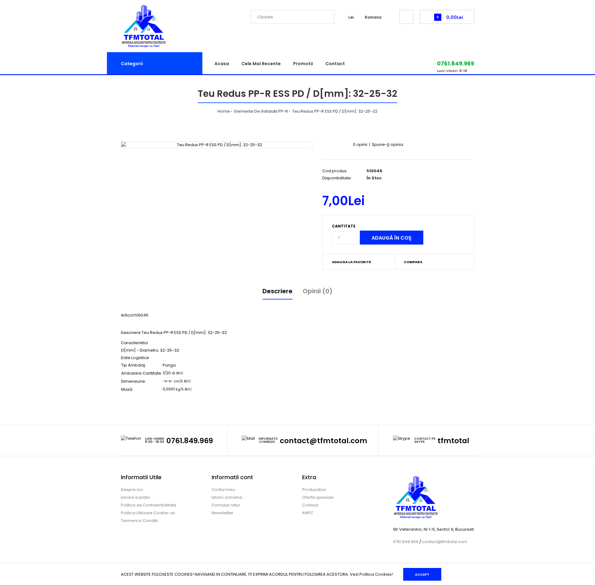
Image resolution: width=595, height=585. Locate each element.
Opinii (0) (318, 291)
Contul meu (223, 490)
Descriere (277, 291)
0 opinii (360, 144)
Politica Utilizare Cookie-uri (148, 513)
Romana (373, 17)
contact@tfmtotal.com (323, 441)
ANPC (307, 513)
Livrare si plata (135, 497)
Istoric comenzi (227, 497)
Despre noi (132, 490)
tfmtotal (453, 441)
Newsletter (222, 513)
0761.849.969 (189, 441)
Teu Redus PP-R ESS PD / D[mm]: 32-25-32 (334, 111)
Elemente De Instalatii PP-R (260, 111)
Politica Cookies (375, 574)
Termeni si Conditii (139, 521)
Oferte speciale (318, 497)
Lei (351, 17)
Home (224, 111)
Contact (310, 505)
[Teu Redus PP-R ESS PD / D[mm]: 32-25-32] (217, 145)
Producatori (314, 490)
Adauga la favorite (351, 261)
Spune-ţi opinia (387, 144)
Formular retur (226, 505)
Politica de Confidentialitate (148, 505)
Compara (413, 261)
